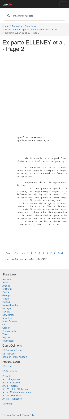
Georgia (6, 295)
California (7, 288)
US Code (7, 366)
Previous (19, 253)
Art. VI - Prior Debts (12, 395)
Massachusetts (10, 305)
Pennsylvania (9, 331)
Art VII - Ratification (12, 398)
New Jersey (8, 314)
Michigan (7, 308)
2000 (54, 29)
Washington (8, 340)
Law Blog (7, 403)
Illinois (5, 298)
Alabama (6, 279)
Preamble (7, 376)
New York (7, 318)
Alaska (5, 282)
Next (60, 253)
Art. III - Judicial (10, 385)
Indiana (6, 301)
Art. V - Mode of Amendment (16, 392)
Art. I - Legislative (11, 379)
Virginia (6, 337)
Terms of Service (11, 415)
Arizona (6, 285)
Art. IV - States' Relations (15, 389)
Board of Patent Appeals (14, 356)
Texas (5, 334)
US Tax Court (9, 353)
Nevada (6, 311)
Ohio (4, 324)
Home (5, 26)
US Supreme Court (12, 350)
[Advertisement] (34, 88)
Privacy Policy (28, 415)
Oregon (6, 327)
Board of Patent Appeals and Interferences (27, 29)
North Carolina (9, 321)
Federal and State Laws (24, 26)
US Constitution (10, 371)
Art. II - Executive (11, 382)
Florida (5, 292)
